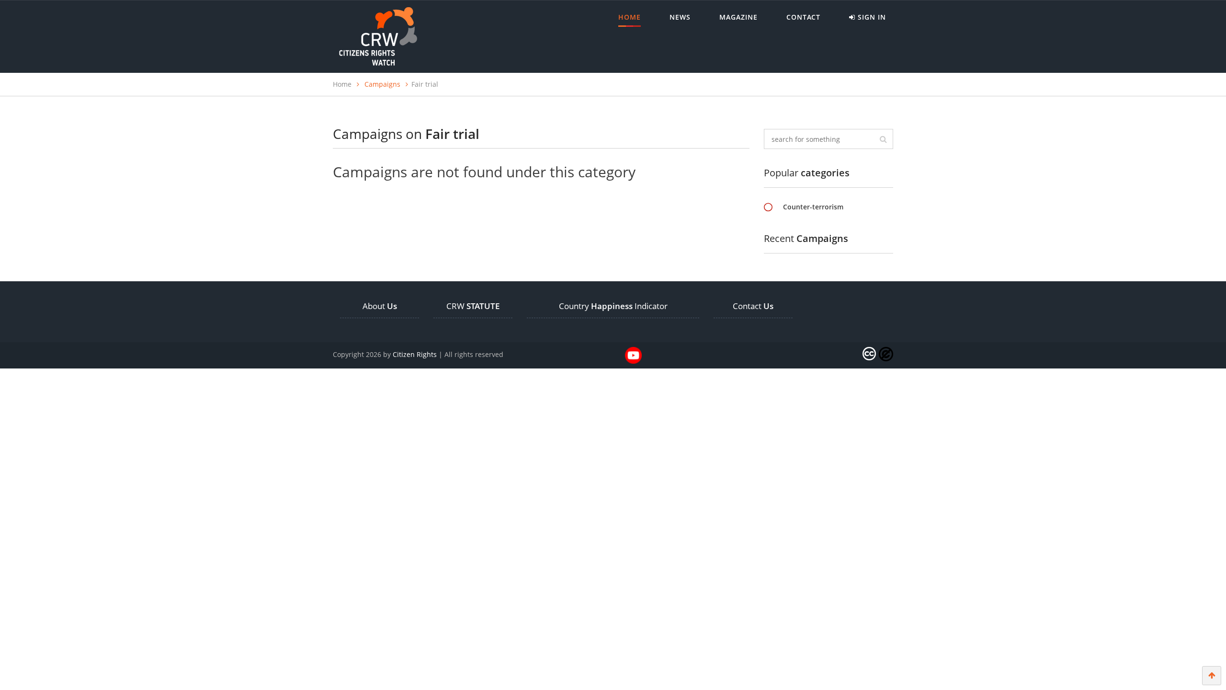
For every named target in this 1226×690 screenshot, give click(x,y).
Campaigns (382, 84)
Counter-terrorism (813, 206)
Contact (803, 17)
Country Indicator (613, 305)
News (680, 17)
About (380, 305)
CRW (472, 305)
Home (629, 17)
